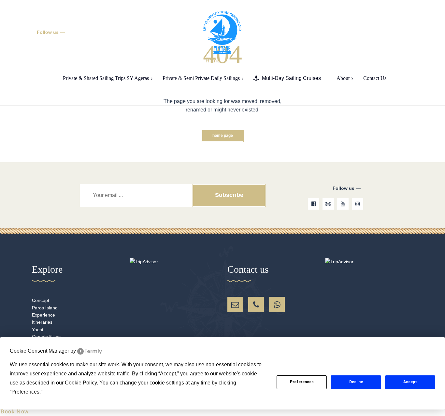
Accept (410, 382)
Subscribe (229, 195)
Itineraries (42, 322)
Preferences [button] (25, 392)
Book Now (15, 411)
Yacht (37, 329)
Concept (40, 300)
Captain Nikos (46, 336)
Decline (356, 382)
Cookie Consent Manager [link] (39, 351)
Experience (43, 315)
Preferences (302, 382)
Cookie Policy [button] (81, 382)
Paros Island (45, 307)
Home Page (222, 135)
